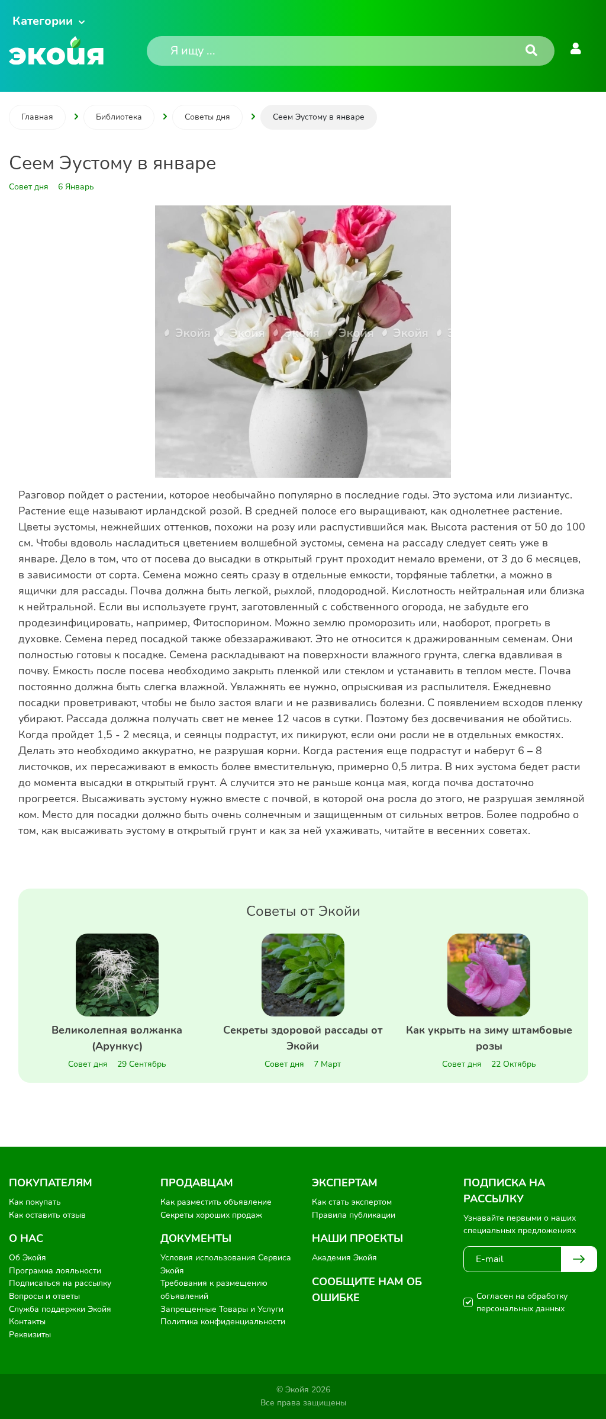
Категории (42, 21)
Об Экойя (27, 1257)
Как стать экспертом (352, 1202)
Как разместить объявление (216, 1202)
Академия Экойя (344, 1257)
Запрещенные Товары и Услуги (221, 1309)
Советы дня (207, 117)
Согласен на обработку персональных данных (522, 1302)
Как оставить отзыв (47, 1215)
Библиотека (119, 117)
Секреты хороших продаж (211, 1215)
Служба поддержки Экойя (60, 1309)
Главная (37, 117)
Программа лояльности (55, 1270)
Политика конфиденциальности (222, 1321)
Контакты (27, 1321)
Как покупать (35, 1202)
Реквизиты (30, 1334)
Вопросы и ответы (44, 1296)
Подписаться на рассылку (60, 1283)
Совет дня (88, 1064)
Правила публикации (353, 1215)
